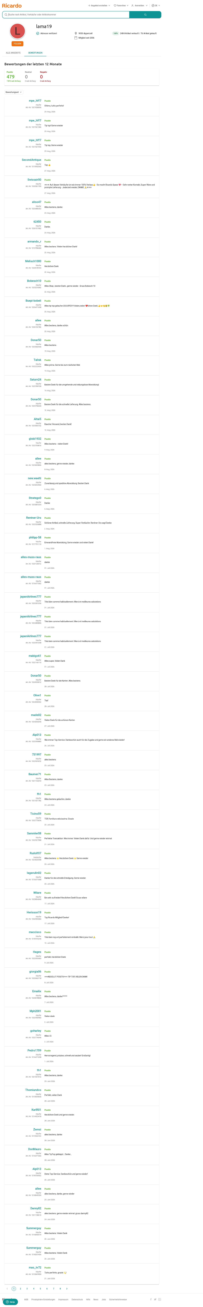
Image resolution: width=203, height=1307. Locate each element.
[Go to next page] (67, 1288)
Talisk (37, 360)
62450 (37, 221)
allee (38, 320)
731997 (36, 754)
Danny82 (36, 1208)
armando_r (34, 241)
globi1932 (35, 438)
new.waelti (34, 478)
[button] (100, 5)
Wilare (37, 892)
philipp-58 (35, 537)
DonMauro (34, 1149)
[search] (145, 14)
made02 (36, 715)
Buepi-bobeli (33, 300)
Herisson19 (34, 912)
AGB (26, 1299)
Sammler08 (34, 833)
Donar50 (36, 340)
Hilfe (88, 1299)
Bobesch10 (34, 280)
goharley (35, 1030)
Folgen (17, 44)
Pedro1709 (34, 1050)
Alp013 (36, 734)
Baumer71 (35, 774)
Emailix (36, 991)
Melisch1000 (33, 261)
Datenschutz (77, 1299)
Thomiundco (33, 1090)
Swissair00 (34, 179)
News (95, 1299)
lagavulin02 (34, 873)
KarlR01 (36, 1109)
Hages (37, 952)
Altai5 (37, 419)
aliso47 (36, 202)
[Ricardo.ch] (12, 5)
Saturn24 (35, 379)
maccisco (35, 932)
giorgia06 (35, 971)
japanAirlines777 (30, 596)
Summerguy (33, 1228)
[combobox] (66, 14)
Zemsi (37, 1129)
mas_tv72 (35, 1267)
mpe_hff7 (35, 100)
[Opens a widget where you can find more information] (10, 1302)
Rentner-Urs (33, 517)
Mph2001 (35, 1011)
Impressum (63, 1299)
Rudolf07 (35, 853)
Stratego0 (35, 498)
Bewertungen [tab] (35, 53)
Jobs (104, 1299)
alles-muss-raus (31, 557)
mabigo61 (35, 655)
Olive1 (37, 695)
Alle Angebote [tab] (13, 53)
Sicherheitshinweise (118, 1299)
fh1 (39, 794)
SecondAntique (31, 159)
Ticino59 (35, 813)
